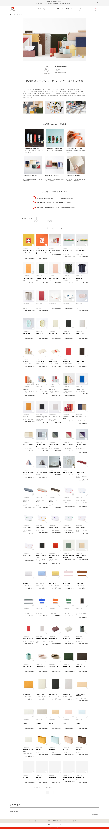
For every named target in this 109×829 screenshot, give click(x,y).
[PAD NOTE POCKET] (82, 601)
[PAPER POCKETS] (69, 656)
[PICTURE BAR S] (42, 601)
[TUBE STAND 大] (42, 656)
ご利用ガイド (80, 10)
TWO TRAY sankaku (28, 472)
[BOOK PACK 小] (82, 767)
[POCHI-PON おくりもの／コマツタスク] (55, 240)
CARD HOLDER (26, 583)
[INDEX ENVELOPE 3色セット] (69, 767)
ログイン (88, 10)
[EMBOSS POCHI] (42, 351)
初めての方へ (32, 820)
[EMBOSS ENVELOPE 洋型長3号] (82, 684)
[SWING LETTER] (69, 490)
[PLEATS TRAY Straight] (42, 490)
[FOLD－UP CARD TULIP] (69, 240)
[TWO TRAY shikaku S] (55, 434)
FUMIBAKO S (53, 638)
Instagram (95, 10)
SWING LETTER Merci (55, 306)
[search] (52, 9)
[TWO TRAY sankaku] (28, 462)
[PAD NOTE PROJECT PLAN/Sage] (69, 545)
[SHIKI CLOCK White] (55, 462)
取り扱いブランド (70, 9)
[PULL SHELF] (42, 767)
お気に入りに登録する (33, 245)
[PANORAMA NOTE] (28, 268)
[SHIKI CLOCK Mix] (69, 462)
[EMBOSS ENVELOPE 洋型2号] (55, 712)
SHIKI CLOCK (79, 306)
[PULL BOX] (42, 740)
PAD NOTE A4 (40, 694)
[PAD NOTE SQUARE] (42, 407)
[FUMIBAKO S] (55, 629)
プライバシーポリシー (67, 820)
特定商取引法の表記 (56, 820)
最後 (61, 228)
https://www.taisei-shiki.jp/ (60, 72)
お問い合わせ (77, 820)
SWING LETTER (67, 500)
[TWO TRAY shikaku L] (82, 407)
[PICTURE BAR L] (69, 573)
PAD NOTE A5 (53, 333)
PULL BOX (38, 749)
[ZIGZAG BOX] (69, 268)
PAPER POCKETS (67, 666)
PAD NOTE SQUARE (41, 416)
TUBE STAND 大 (40, 666)
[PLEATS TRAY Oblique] (82, 462)
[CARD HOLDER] (28, 573)
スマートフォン (55, 824)
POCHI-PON (25, 361)
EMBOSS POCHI (40, 361)
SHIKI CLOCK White (54, 472)
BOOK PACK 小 (80, 777)
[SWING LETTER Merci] (55, 296)
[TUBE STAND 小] (82, 629)
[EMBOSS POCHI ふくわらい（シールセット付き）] (28, 240)
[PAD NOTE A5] (55, 323)
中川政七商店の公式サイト (57, 3)
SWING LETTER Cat (68, 306)
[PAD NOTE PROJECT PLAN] (42, 545)
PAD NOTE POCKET (81, 611)
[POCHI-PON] (28, 351)
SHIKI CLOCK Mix (67, 472)
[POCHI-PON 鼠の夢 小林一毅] (69, 407)
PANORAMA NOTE (27, 278)
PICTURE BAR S (40, 611)
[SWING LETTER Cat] (69, 296)
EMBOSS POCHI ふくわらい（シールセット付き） (28, 252)
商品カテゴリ (60, 9)
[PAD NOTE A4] (42, 684)
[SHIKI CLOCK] (82, 296)
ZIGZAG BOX (66, 278)
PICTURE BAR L (67, 583)
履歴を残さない (95, 814)
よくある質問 (47, 820)
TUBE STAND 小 (80, 638)
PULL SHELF (39, 777)
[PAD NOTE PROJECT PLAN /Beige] (82, 545)
